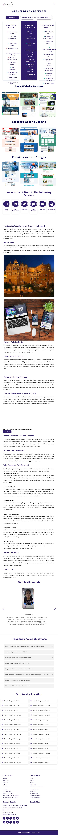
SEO (32, 778)
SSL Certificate (35, 789)
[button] (55, 608)
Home (5, 778)
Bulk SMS (33, 784)
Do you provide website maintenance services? (18, 669)
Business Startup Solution (37, 786)
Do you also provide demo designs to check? (18, 680)
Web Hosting (34, 793)
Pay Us (6, 789)
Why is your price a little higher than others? (18, 657)
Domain (33, 791)
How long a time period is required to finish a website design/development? (27, 674)
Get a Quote (7, 432)
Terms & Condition (9, 793)
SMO (32, 780)
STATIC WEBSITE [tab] (12, 17)
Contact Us (7, 786)
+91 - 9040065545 (8, 810)
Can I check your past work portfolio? (16, 652)
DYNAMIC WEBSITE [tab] (27, 17)
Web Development (36, 795)
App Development (35, 797)
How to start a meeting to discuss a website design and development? (25, 646)
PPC (32, 782)
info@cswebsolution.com (10, 814)
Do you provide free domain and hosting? (17, 663)
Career (5, 782)
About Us (6, 780)
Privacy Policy (7, 791)
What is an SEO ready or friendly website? (17, 686)
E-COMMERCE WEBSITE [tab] (43, 17)
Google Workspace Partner (10, 797)
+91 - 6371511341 (8, 812)
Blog (5, 784)
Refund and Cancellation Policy (11, 795)
